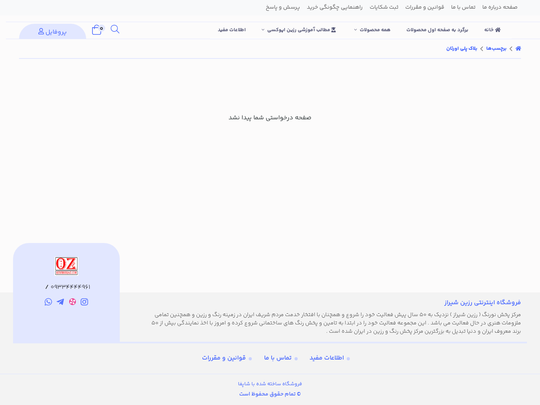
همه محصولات (375, 30)
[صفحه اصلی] (518, 48)
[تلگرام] (60, 303)
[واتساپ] (48, 303)
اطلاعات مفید (232, 30)
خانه (489, 30)
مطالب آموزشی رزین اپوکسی (299, 30)
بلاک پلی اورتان (461, 49)
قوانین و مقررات (224, 358)
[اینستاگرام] (84, 303)
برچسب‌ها (496, 49)
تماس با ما (278, 358)
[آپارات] (72, 303)
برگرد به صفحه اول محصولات (437, 30)
